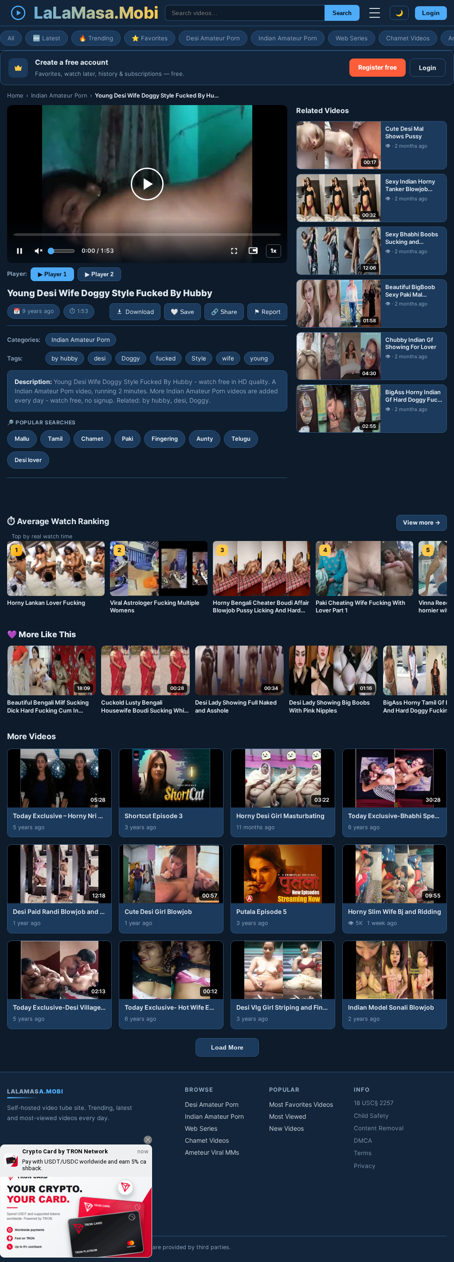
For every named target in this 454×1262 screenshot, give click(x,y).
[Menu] (375, 13)
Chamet (92, 438)
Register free (377, 67)
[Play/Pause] (19, 251)
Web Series (352, 38)
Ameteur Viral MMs (212, 1152)
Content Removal (378, 1128)
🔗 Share (224, 312)
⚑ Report (267, 311)
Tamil (55, 438)
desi (100, 358)
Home (15, 95)
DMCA (363, 1140)
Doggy (130, 358)
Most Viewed (287, 1116)
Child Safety (371, 1115)
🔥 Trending (96, 38)
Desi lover (28, 459)
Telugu (240, 438)
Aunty (204, 438)
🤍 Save (182, 312)
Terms (363, 1152)
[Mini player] (253, 251)
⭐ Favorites (150, 38)
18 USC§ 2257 (374, 1102)
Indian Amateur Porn (287, 38)
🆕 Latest (46, 38)
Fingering (165, 438)
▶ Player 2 (99, 274)
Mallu (22, 438)
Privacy (365, 1165)
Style (199, 358)
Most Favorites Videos (301, 1104)
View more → (421, 522)
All (11, 38)
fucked (166, 358)
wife (228, 358)
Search (342, 13)
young (259, 358)
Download (139, 311)
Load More (227, 1047)
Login (431, 13)
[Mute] (38, 251)
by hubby (64, 358)
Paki (127, 438)
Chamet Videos (408, 38)
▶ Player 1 (52, 274)
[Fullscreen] (234, 251)
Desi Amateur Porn (213, 38)
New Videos (286, 1128)
